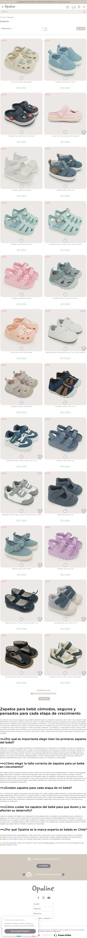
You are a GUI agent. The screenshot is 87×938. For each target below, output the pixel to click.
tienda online (49, 843)
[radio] (42, 28)
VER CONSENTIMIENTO (20, 931)
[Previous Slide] (24, 874)
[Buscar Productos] (84, 12)
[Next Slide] (63, 874)
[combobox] (43, 12)
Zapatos (10, 17)
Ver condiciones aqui (62, 2)
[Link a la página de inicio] (3, 17)
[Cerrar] (36, 919)
